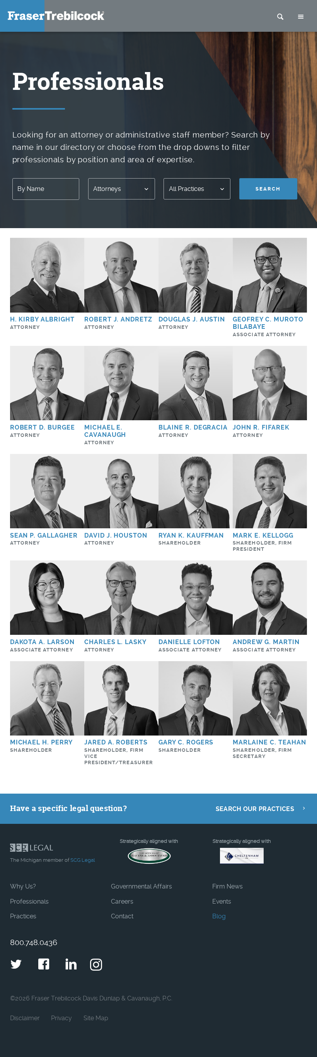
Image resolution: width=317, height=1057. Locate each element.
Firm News (227, 886)
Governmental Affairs (141, 886)
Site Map (96, 1018)
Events (221, 901)
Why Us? (23, 886)
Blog (219, 916)
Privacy (61, 1018)
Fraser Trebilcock (56, 15)
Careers (122, 901)
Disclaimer (25, 1018)
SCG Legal (82, 860)
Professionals (29, 901)
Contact (122, 916)
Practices (23, 916)
